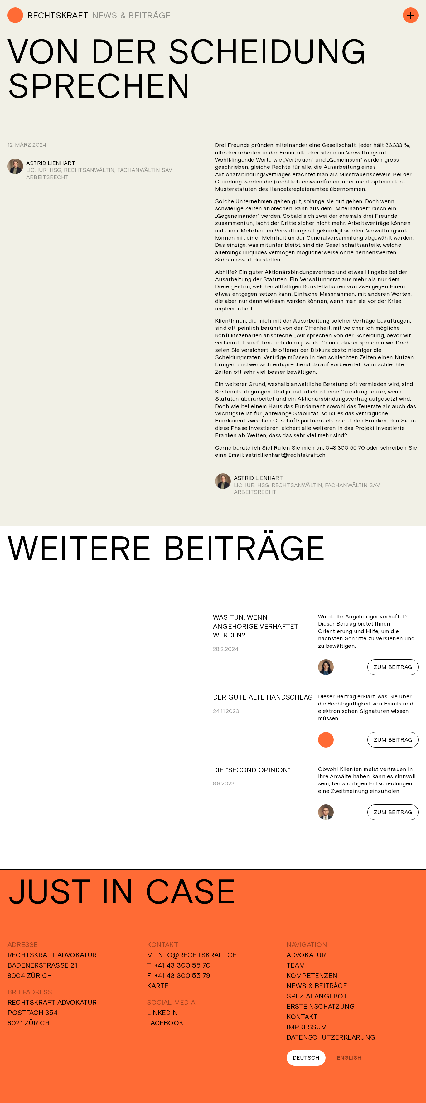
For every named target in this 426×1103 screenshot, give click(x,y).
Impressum (307, 1027)
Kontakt (302, 1017)
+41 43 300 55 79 (182, 975)
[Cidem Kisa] (326, 667)
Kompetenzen (312, 975)
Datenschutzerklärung (331, 1037)
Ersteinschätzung (321, 1006)
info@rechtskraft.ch (196, 955)
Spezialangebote (319, 996)
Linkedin (162, 1012)
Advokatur (306, 955)
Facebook (165, 1023)
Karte (157, 986)
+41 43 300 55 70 (182, 965)
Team (296, 965)
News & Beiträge (317, 986)
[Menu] (411, 15)
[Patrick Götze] (326, 812)
